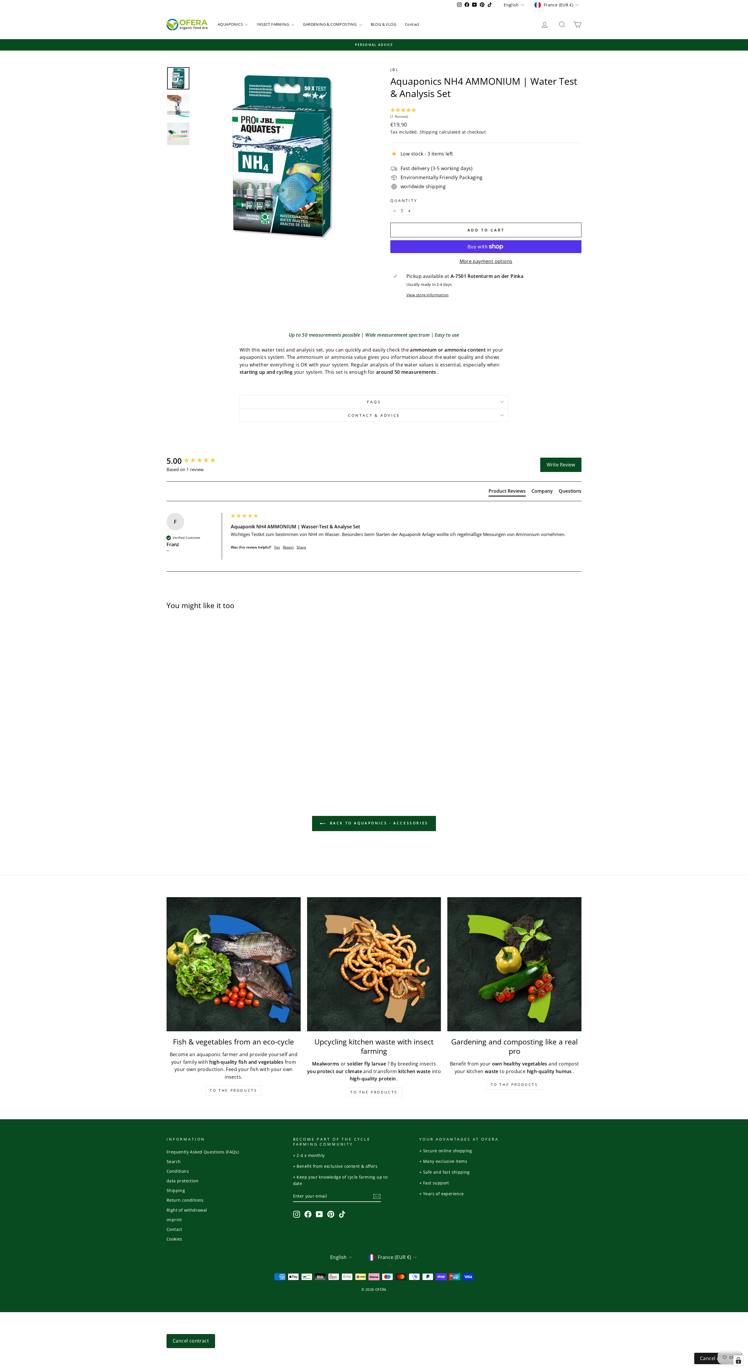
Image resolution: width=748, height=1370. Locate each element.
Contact (412, 24)
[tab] (507, 492)
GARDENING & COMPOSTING (330, 24)
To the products (233, 1090)
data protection (182, 1181)
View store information (427, 294)
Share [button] (301, 547)
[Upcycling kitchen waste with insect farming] (374, 964)
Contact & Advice (374, 415)
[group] (197, 461)
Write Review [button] (561, 464)
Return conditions (185, 1200)
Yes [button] (277, 547)
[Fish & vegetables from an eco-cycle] (234, 964)
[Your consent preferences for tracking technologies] (738, 1360)
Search (174, 1161)
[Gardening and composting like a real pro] (514, 964)
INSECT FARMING (273, 24)
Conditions (178, 1171)
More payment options (486, 261)
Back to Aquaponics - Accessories (378, 823)
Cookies (174, 1239)
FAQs (374, 401)
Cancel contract (191, 1341)
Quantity (404, 200)
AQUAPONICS (231, 24)
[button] (485, 114)
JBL (394, 69)
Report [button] (288, 547)
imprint (174, 1219)
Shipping (429, 132)
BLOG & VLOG (383, 24)
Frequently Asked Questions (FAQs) (203, 1152)
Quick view (216, 717)
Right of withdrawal (187, 1210)
